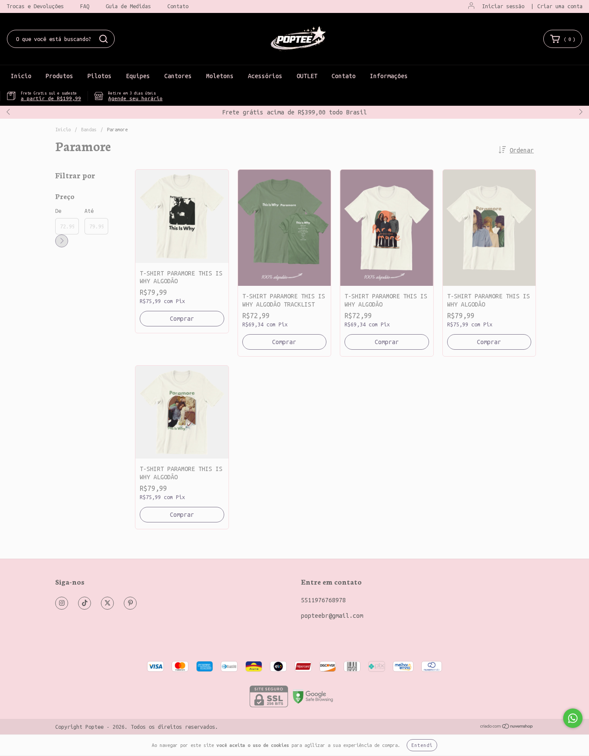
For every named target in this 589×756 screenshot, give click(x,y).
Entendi (421, 745)
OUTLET (307, 76)
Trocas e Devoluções (35, 6)
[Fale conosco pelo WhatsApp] (573, 718)
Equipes (138, 76)
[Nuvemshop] (507, 727)
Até (89, 211)
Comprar (182, 318)
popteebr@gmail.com (332, 615)
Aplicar (61, 240)
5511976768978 (323, 600)
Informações (389, 76)
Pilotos (100, 76)
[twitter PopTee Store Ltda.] (107, 603)
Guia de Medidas (128, 6)
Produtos (59, 76)
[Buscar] (103, 39)
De (58, 211)
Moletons (220, 76)
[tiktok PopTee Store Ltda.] (84, 603)
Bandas (89, 129)
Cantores (178, 76)
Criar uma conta (560, 6)
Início (21, 76)
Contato (177, 6)
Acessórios (265, 76)
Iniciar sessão (503, 6)
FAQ (84, 6)
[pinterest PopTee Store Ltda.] (130, 603)
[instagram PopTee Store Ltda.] (61, 603)
